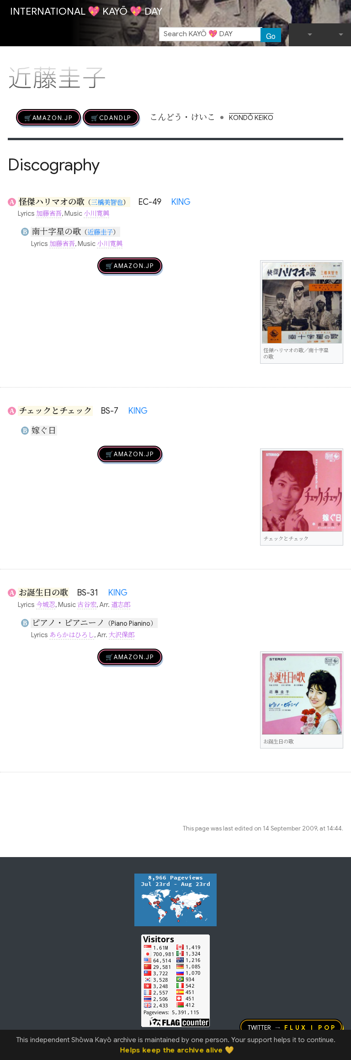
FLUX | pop (310, 1027)
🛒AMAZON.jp (48, 117)
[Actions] (340, 59)
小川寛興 (96, 213)
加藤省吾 (49, 213)
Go (271, 36)
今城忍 (45, 605)
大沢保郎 (121, 635)
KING (181, 202)
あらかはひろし (71, 635)
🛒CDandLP (111, 117)
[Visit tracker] (175, 899)
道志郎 (120, 605)
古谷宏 (86, 605)
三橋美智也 (107, 202)
